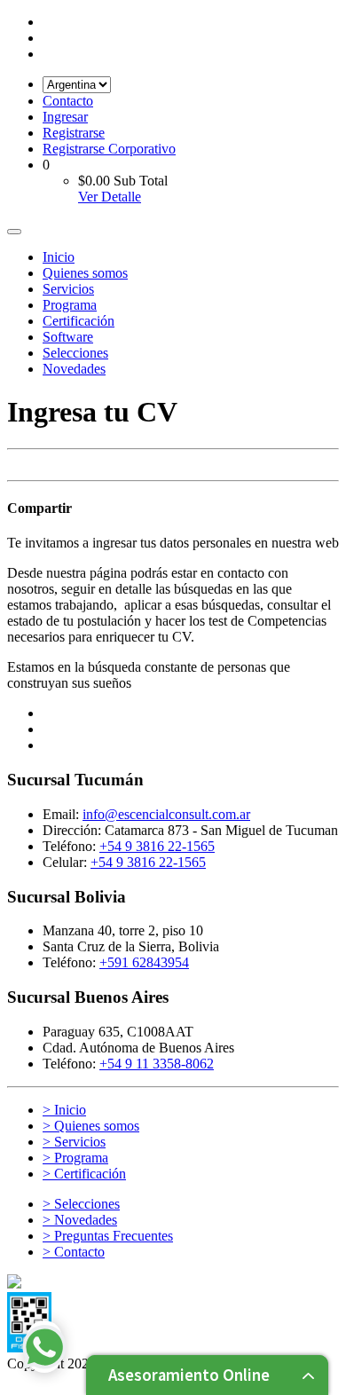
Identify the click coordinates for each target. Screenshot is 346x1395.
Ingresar (65, 116)
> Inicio (64, 1109)
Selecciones (75, 352)
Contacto (68, 100)
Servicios (68, 288)
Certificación (78, 320)
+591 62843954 (144, 962)
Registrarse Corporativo (109, 148)
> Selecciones (81, 1203)
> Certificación (84, 1173)
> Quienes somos (91, 1125)
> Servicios (74, 1141)
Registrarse (74, 132)
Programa (70, 304)
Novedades (74, 368)
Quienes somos (85, 272)
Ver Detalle (109, 196)
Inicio (59, 256)
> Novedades (80, 1219)
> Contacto (74, 1251)
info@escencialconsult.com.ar (166, 814)
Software (68, 336)
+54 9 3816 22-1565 (157, 846)
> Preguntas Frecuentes (108, 1235)
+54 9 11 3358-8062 (156, 1063)
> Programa (75, 1157)
